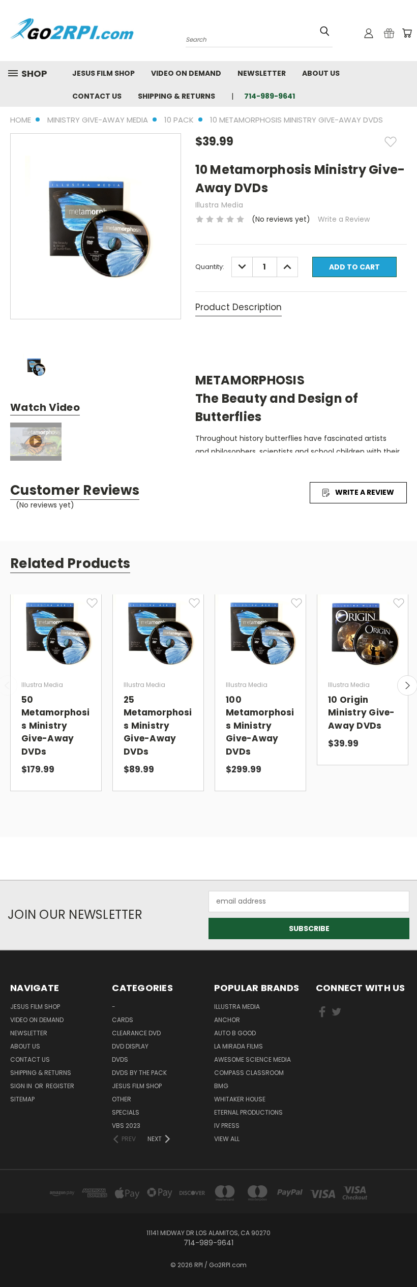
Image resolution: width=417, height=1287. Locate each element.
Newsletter (261, 73)
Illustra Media (237, 1006)
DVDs (120, 1059)
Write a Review (344, 219)
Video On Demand (186, 73)
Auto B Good (235, 1033)
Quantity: (209, 267)
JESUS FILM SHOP (103, 73)
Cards (122, 1019)
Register (60, 1086)
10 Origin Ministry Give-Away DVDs (361, 713)
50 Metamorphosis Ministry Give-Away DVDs (55, 726)
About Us (321, 73)
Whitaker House (239, 1099)
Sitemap (22, 1099)
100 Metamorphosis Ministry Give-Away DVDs (260, 726)
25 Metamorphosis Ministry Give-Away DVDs (158, 726)
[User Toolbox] (369, 33)
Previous (401, 1255)
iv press (227, 1125)
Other (121, 1099)
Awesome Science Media (252, 1059)
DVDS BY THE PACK (139, 1072)
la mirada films (238, 1046)
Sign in (22, 1086)
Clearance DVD (136, 1033)
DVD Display (130, 1046)
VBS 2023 (126, 1125)
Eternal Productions (248, 1112)
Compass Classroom (249, 1072)
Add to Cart (56, 640)
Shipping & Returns (176, 96)
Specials (125, 1112)
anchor (227, 1019)
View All (227, 1138)
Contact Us (97, 96)
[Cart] (407, 33)
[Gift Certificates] (389, 33)
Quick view (56, 621)
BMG (221, 1086)
